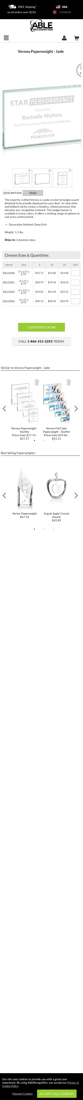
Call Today (41, 341)
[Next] (76, 408)
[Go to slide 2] (44, 441)
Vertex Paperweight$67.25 (24, 515)
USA (64, 7)
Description (12, 193)
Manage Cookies (22, 1093)
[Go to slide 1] (34, 441)
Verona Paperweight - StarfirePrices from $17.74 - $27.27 (24, 433)
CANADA (64, 12)
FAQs (33, 193)
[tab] (13, 193)
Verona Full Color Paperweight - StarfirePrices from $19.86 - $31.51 (56, 433)
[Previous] (4, 408)
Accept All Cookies (56, 1094)
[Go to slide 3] (54, 441)
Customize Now (41, 327)
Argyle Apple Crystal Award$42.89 (56, 517)
